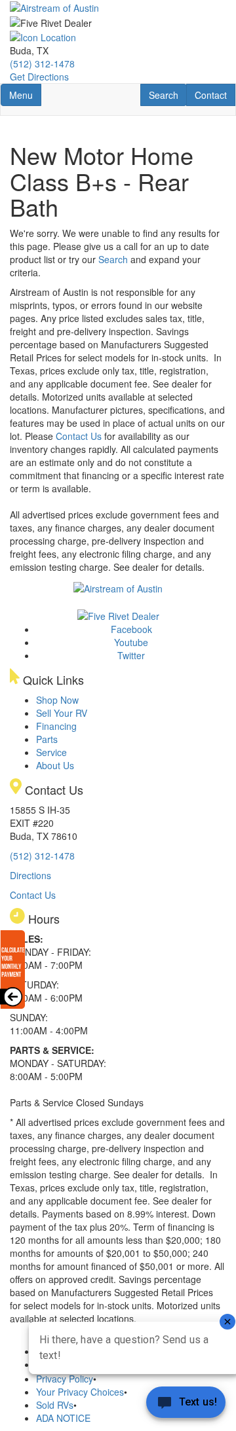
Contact (214, 94)
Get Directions (39, 76)
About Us (55, 765)
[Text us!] (186, 1405)
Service (51, 752)
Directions (30, 875)
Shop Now (57, 699)
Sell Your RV (61, 712)
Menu (25, 94)
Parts (47, 739)
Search (167, 94)
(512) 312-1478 (42, 63)
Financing (56, 726)
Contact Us (79, 436)
